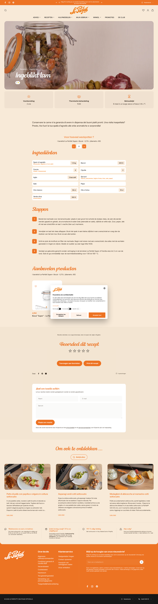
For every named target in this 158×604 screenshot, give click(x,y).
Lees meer (10, 515)
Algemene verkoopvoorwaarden (46, 557)
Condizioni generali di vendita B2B (46, 562)
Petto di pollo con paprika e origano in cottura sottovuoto (27, 495)
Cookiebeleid (43, 570)
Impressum (42, 573)
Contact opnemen (65, 559)
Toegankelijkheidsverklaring (48, 584)
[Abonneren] (141, 562)
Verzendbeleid (43, 566)
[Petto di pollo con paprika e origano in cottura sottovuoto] (27, 477)
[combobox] (147, 2)
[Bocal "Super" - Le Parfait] (47, 295)
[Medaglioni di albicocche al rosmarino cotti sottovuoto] (131, 477)
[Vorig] (56, 2)
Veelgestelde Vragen (66, 556)
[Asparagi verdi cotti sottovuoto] (79, 477)
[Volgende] (101, 2)
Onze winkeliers (64, 568)
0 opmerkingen (122, 373)
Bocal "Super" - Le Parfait (42, 316)
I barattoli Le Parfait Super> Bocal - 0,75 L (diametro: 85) (79, 141)
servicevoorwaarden (84, 427)
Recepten (23, 69)
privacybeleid (70, 427)
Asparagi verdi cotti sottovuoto (72, 494)
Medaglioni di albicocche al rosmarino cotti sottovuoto (129, 495)
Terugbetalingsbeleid (46, 576)
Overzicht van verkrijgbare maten (65, 564)
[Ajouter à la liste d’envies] (36, 286)
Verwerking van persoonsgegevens (45, 580)
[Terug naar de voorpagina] (16, 69)
